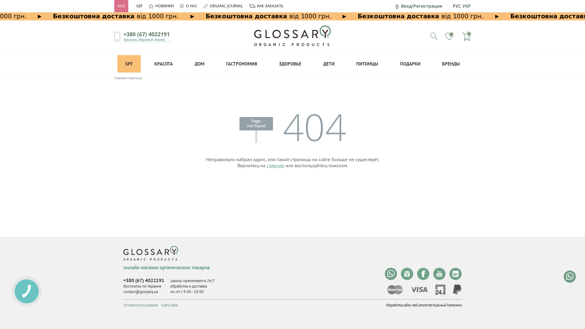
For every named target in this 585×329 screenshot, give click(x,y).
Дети (329, 64)
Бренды (451, 64)
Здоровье (290, 64)
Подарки (410, 64)
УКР (467, 6)
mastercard (395, 290)
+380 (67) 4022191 (146, 34)
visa (418, 289)
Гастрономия (241, 64)
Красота (163, 64)
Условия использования (140, 305)
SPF (129, 64)
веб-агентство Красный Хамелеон (437, 305)
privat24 (440, 290)
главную (275, 165)
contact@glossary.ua (140, 291)
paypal (457, 290)
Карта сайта (169, 305)
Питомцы (367, 64)
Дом (199, 64)
